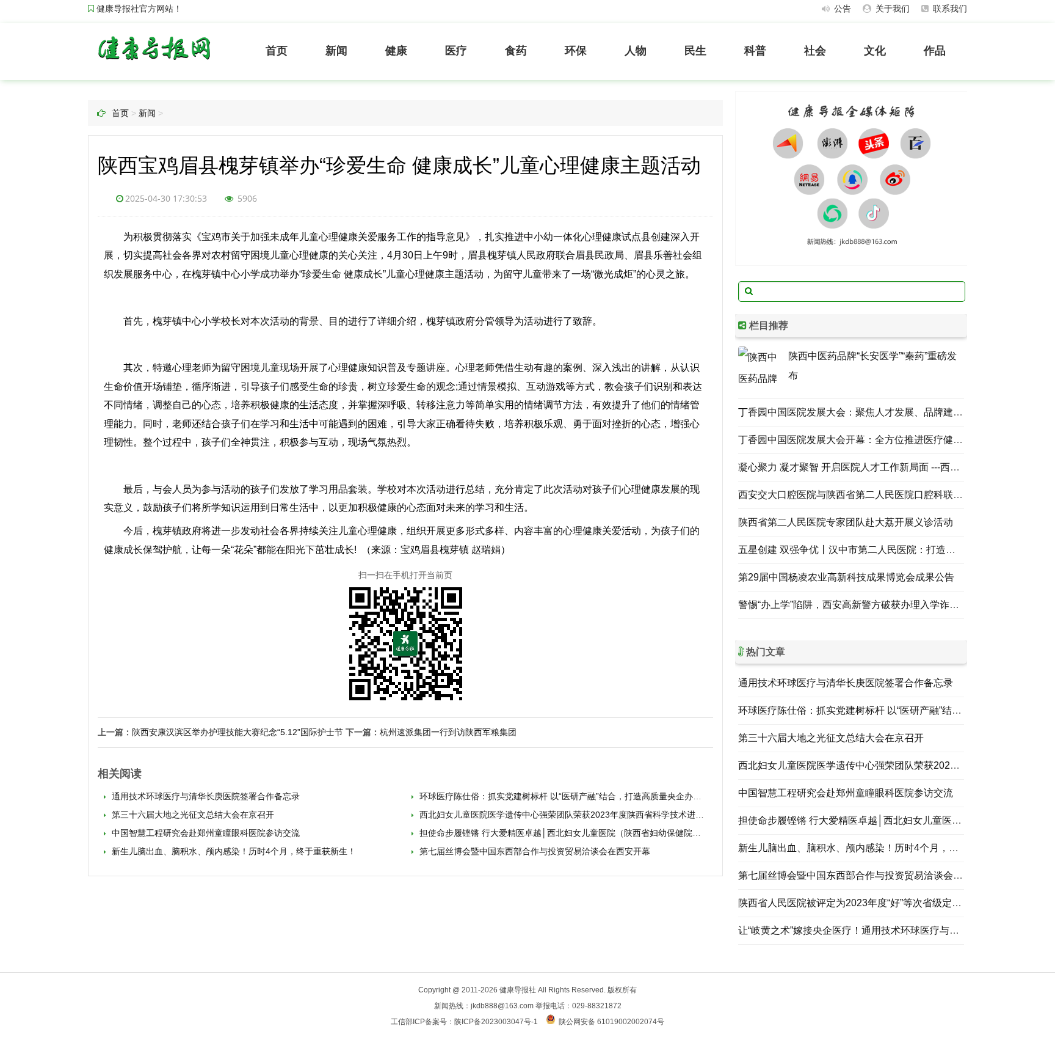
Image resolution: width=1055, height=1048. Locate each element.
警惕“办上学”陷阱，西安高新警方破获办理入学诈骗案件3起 (866, 604)
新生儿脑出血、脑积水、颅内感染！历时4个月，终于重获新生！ (232, 851)
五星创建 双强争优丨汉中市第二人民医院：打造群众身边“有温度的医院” (894, 549)
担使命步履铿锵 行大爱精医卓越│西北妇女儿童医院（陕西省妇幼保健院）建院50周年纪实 (589, 833)
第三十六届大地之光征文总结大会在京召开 (191, 814)
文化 (875, 51)
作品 (935, 51)
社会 (815, 51)
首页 (277, 51)
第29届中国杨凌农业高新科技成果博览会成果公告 (846, 577)
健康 (396, 51)
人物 (636, 51)
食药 (516, 51)
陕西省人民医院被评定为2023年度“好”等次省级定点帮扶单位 (869, 903)
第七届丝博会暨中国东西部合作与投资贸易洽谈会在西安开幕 (533, 851)
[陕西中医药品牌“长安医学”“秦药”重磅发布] (760, 368)
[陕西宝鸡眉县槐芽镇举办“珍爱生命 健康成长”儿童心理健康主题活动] (153, 63)
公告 (841, 8)
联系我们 (948, 8)
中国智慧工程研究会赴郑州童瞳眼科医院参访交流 (204, 833)
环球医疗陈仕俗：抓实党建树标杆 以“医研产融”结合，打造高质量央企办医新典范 (572, 796)
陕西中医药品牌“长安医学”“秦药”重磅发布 (872, 366)
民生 (695, 51)
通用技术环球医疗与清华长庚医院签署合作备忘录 (204, 796)
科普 (755, 51)
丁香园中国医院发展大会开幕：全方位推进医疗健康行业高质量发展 (884, 439)
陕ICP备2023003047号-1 (496, 1021)
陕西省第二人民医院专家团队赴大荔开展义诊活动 (845, 522)
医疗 (456, 51)
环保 (576, 51)
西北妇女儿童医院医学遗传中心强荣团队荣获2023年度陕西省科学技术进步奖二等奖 (577, 814)
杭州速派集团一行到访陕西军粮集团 (448, 732)
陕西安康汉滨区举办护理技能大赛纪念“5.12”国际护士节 (237, 732)
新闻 (336, 51)
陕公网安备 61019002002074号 (611, 1021)
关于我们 (891, 8)
